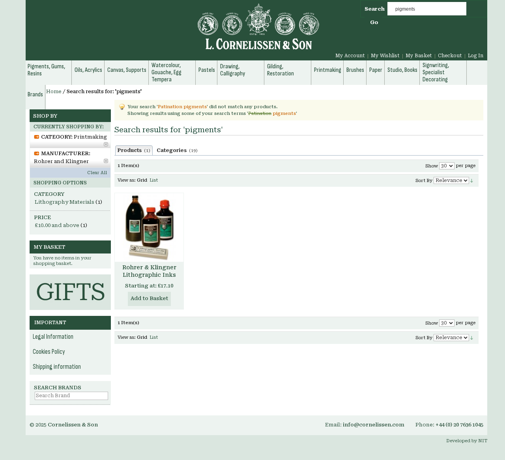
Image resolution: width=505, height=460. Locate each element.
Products (134, 150)
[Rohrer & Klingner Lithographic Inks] (149, 227)
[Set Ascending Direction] (471, 180)
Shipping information (57, 367)
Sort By (423, 180)
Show (431, 166)
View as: (127, 180)
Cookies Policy (49, 352)
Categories (177, 150)
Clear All (97, 172)
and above (57, 225)
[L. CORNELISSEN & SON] (174, 31)
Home (54, 91)
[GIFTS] (70, 278)
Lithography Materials (64, 202)
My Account (350, 55)
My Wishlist (385, 55)
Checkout (450, 55)
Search (375, 9)
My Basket (419, 55)
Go (374, 22)
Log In (475, 55)
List (154, 180)
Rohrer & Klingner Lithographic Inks (149, 271)
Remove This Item (106, 144)
